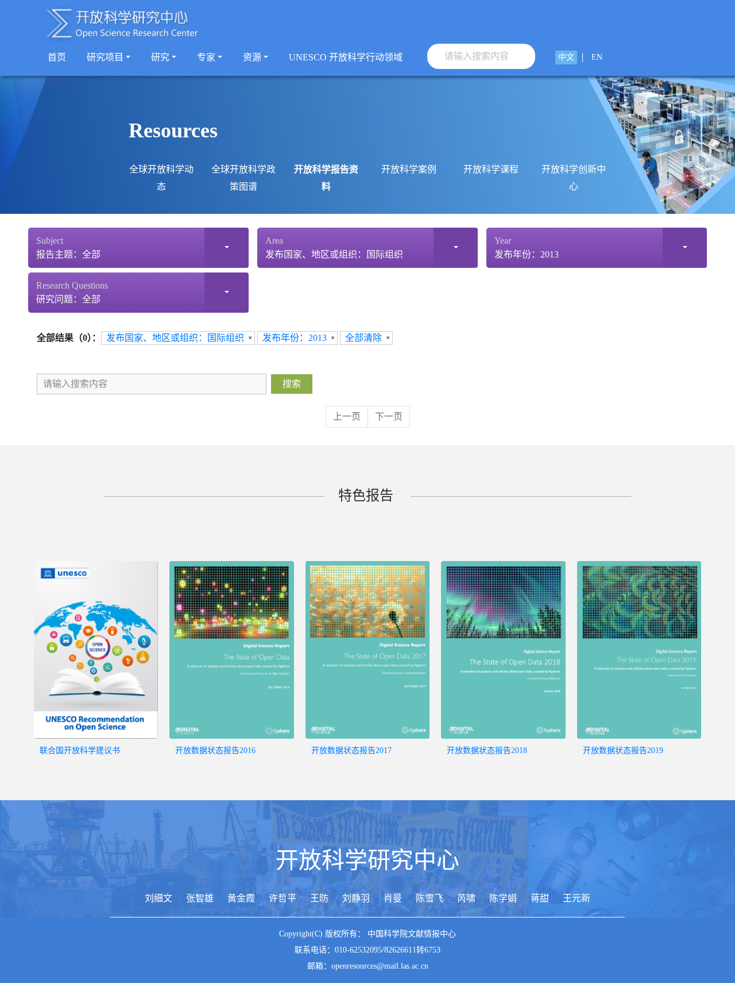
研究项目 (105, 57)
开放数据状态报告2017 (351, 750)
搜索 (292, 384)
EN (596, 57)
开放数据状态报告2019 (623, 750)
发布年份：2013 (294, 338)
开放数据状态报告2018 (487, 750)
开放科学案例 (408, 169)
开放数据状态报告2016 (215, 750)
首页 (57, 57)
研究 (160, 57)
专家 (206, 57)
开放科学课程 (491, 169)
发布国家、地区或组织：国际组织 (175, 338)
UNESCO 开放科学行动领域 (346, 57)
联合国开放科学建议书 (80, 750)
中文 (566, 57)
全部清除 (363, 338)
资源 (252, 57)
